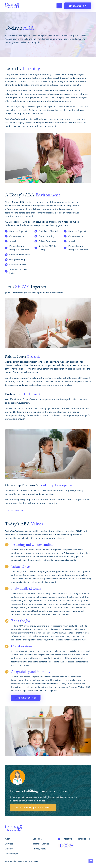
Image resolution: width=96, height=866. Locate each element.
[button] (59, 5)
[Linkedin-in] (71, 845)
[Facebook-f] (60, 845)
